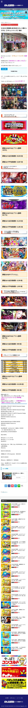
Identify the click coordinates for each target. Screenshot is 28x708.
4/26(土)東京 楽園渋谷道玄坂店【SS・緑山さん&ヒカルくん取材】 (18, 640)
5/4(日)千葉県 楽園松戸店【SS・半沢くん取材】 (18, 520)
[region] (14, 14)
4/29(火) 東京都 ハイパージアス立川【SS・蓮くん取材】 (18, 580)
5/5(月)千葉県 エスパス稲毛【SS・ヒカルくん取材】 (18, 504)
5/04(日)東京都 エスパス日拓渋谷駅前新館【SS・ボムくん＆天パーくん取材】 (18, 543)
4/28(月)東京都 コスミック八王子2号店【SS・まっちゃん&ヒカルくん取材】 (18, 603)
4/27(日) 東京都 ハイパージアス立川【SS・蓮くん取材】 (18, 625)
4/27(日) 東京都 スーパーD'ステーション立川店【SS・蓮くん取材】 (18, 588)
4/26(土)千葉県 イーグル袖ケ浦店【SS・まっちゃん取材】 (18, 648)
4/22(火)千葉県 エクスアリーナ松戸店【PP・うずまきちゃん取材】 (18, 573)
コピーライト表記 (19, 697)
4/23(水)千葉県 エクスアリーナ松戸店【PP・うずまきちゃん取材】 (18, 558)
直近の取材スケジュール (5, 9)
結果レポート (15, 9)
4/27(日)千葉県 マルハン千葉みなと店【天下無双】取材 (18, 618)
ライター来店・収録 (23, 9)
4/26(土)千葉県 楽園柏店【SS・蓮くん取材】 (18, 610)
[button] (14, 14)
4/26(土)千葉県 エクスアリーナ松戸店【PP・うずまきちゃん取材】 (18, 528)
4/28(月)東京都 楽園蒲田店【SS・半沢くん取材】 (18, 565)
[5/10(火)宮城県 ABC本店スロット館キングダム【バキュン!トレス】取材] (15, 486)
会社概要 (6, 697)
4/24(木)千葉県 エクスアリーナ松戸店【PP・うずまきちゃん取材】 (18, 550)
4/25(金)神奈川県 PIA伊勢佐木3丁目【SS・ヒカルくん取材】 (18, 512)
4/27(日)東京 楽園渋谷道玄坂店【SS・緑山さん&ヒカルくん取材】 (18, 633)
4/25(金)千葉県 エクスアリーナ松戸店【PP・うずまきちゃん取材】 (18, 535)
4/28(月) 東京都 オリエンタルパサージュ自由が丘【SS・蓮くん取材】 (18, 595)
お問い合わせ (12, 697)
